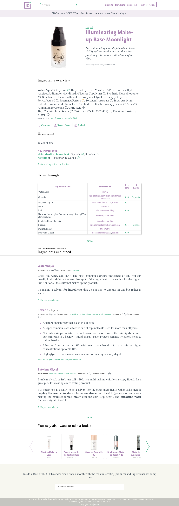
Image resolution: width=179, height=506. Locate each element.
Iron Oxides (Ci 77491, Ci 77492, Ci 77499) (81, 111)
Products (109, 4)
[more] (90, 241)
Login (143, 4)
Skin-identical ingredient (53, 154)
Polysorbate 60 (46, 100)
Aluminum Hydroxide (51, 107)
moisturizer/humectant (101, 314)
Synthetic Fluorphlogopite (122, 93)
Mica (98, 90)
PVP (108, 90)
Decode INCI (132, 4)
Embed (81, 125)
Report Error (63, 125)
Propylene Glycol (92, 97)
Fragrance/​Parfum (70, 100)
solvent (105, 191)
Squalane (47, 97)
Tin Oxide (84, 104)
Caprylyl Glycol (116, 97)
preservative (105, 228)
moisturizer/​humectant (111, 197)
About (97, 504)
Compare (45, 125)
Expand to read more (49, 299)
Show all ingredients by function (54, 164)
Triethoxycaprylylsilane (108, 104)
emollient (116, 224)
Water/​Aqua (45, 90)
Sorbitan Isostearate (97, 100)
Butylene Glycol (80, 90)
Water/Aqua (43, 191)
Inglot (89, 27)
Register (152, 4)
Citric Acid (75, 107)
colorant (105, 206)
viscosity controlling (105, 210)
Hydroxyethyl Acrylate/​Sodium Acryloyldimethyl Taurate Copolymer (85, 91)
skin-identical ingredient (99, 195)
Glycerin (61, 90)
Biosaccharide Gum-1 (60, 104)
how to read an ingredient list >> (65, 117)
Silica (130, 104)
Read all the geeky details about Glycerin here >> (59, 359)
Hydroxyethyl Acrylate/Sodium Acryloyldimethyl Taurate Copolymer (62, 215)
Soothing (43, 158)
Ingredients (120, 4)
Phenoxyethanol (67, 97)
